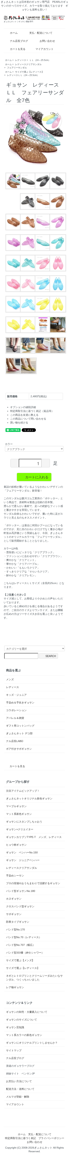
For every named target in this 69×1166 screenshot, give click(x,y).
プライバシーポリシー (51, 1138)
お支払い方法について (19, 1081)
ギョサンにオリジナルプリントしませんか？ (32, 1042)
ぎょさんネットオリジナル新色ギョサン (29, 798)
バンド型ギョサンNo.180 (20, 890)
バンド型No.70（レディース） (23, 937)
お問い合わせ (47, 40)
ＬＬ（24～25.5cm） (39, 60)
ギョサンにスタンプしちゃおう (24, 821)
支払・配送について (40, 32)
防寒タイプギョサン (17, 921)
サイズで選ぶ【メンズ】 (20, 960)
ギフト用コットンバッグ (20, 725)
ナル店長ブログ (19, 40)
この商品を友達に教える (24, 414)
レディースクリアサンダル (28, 64)
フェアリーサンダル (17, 67)
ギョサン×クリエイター (19, 829)
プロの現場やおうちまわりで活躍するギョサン (33, 883)
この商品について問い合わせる (28, 418)
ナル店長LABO (14, 741)
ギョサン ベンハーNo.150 (22, 852)
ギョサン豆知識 (15, 1027)
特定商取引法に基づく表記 (20, 1138)
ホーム (14, 32)
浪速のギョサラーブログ (20, 1065)
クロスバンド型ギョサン (20, 906)
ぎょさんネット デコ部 (19, 733)
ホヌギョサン (14, 898)
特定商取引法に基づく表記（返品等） (32, 411)
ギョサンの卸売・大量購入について (26, 1011)
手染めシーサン (15, 875)
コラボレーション (16, 710)
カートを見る (17, 49)
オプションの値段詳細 (23, 407)
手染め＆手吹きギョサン (20, 702)
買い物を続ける (19, 422)
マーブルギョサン (16, 806)
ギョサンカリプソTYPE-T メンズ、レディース (34, 837)
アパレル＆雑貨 (15, 717)
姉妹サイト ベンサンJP (20, 1073)
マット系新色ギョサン (19, 813)
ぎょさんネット (43, 1147)
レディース (20, 60)
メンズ (10, 679)
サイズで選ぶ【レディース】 (29, 72)
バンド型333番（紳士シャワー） (25, 952)
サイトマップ (14, 1050)
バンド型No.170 (15, 929)
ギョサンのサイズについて (21, 1019)
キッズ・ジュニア (16, 694)
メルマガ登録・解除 (17, 1096)
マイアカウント (45, 49)
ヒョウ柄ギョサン (16, 844)
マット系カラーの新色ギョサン (24, 1035)
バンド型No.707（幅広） (20, 944)
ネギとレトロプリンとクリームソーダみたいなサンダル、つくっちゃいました (34, 977)
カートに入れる (36, 476)
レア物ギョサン (15, 987)
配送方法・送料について (20, 1088)
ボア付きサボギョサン (19, 748)
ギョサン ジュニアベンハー (23, 860)
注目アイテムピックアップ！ (23, 790)
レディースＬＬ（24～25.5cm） (23, 75)
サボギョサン (14, 914)
